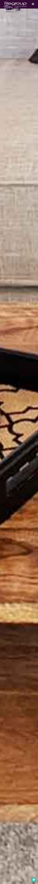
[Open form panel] (34, 880)
